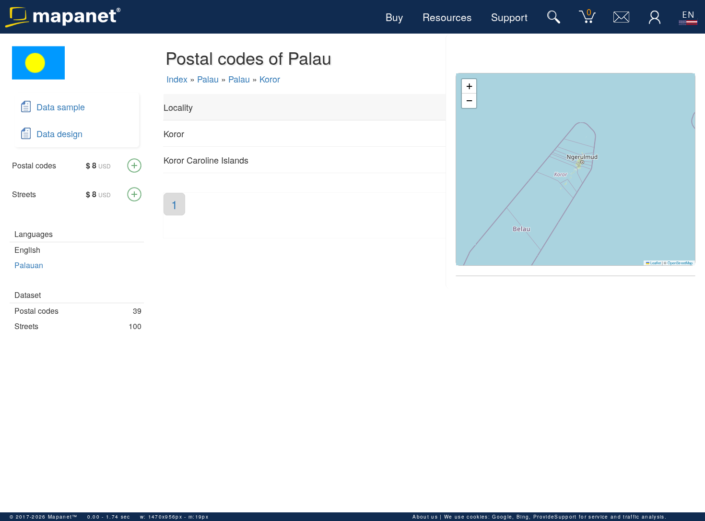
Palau (208, 78)
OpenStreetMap (680, 262)
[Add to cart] (134, 165)
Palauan (28, 265)
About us (425, 516)
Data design (59, 133)
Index (177, 78)
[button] (469, 86)
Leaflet (655, 262)
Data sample (60, 106)
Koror (269, 78)
